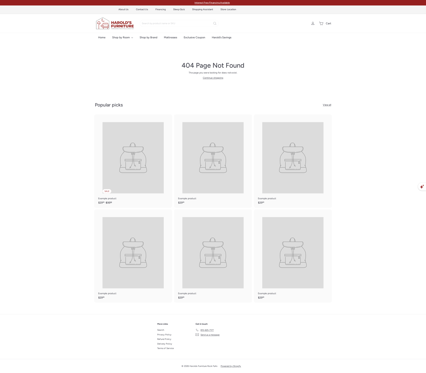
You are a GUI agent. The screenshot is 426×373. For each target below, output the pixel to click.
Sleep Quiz (179, 9)
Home (102, 37)
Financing (160, 9)
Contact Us (142, 9)
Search (160, 330)
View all (327, 104)
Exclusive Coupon (194, 37)
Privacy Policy (164, 334)
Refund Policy (164, 339)
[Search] (215, 23)
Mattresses (170, 37)
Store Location (228, 9)
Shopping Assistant (202, 9)
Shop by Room (121, 37)
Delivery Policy (164, 344)
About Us (123, 9)
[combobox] (179, 23)
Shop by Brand (148, 37)
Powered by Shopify (231, 366)
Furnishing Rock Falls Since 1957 (212, 2)
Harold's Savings (221, 37)
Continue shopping (213, 77)
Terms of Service (165, 348)
